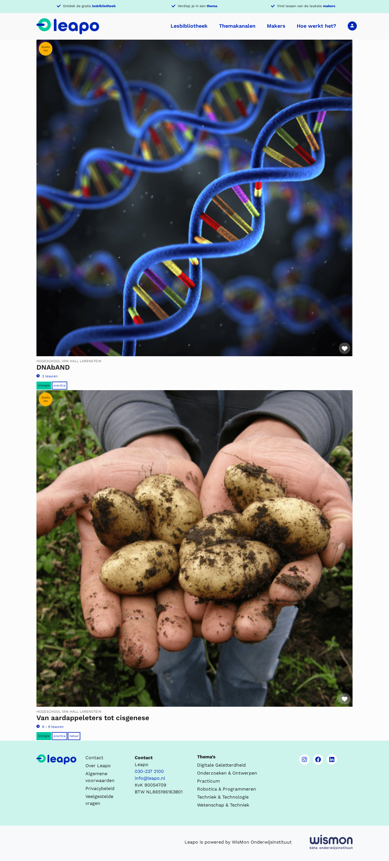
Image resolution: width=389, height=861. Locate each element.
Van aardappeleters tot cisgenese (92, 718)
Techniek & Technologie (223, 797)
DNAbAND (53, 367)
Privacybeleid (99, 788)
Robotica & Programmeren (226, 789)
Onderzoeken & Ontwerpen (227, 773)
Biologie (44, 385)
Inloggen (352, 26)
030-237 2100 (149, 771)
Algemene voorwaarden (99, 777)
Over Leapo (98, 765)
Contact (94, 757)
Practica (59, 385)
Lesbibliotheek (189, 26)
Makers (276, 26)
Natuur (74, 736)
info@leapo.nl (150, 778)
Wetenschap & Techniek (223, 805)
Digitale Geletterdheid (221, 765)
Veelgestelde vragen (99, 800)
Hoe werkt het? (316, 26)
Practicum (208, 781)
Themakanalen (237, 26)
